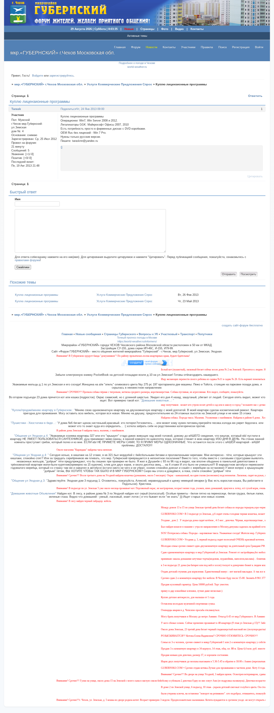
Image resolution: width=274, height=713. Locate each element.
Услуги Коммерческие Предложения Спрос (119, 84)
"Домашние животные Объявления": (33, 493)
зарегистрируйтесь (61, 75)
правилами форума (27, 260)
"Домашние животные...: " (157, 400)
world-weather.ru (137, 66)
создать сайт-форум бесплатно (242, 325)
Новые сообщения (88, 334)
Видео (179, 29)
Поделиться (68, 109)
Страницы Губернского (120, 334)
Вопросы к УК (148, 334)
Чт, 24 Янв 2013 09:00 (90, 109)
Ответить (255, 96)
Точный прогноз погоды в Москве (137, 337)
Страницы (147, 29)
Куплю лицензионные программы (36, 294)
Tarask (16, 109)
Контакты (197, 29)
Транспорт (187, 334)
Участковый (169, 334)
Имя (18, 199)
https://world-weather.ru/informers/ (137, 341)
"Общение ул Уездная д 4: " (32, 435)
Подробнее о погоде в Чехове (137, 63)
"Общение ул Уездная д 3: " (29, 480)
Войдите (37, 75)
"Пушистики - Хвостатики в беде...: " (34, 423)
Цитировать (255, 176)
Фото (164, 29)
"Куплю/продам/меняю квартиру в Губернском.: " (43, 410)
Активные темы (137, 35)
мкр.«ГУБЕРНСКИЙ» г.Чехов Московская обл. (48, 84)
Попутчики (205, 334)
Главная (120, 47)
